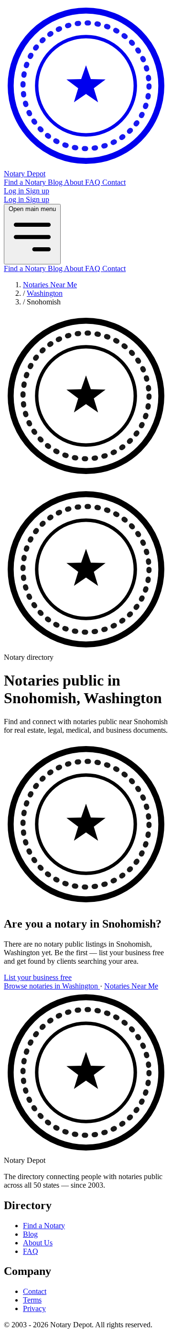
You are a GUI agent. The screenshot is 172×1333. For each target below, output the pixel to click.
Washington (45, 293)
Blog (56, 182)
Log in (15, 191)
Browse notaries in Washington (52, 986)
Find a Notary (26, 182)
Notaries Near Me (50, 285)
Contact (114, 182)
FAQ (93, 182)
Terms (32, 1300)
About (74, 182)
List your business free (38, 977)
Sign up (37, 191)
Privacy (34, 1308)
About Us (38, 1243)
